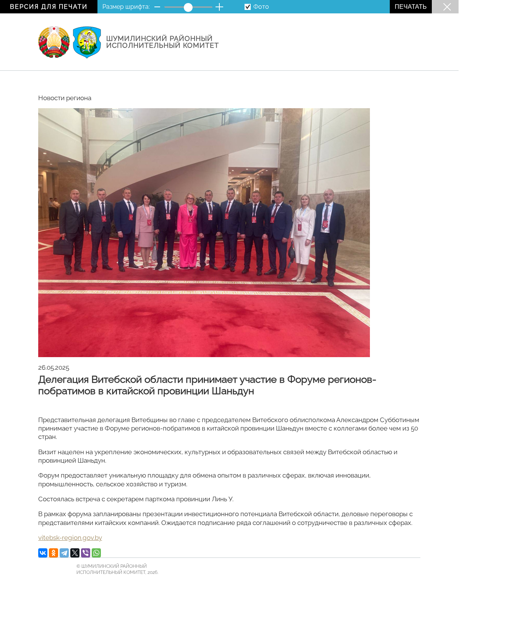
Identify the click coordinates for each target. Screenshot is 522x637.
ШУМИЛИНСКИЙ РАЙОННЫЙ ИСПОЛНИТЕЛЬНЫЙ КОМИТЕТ (162, 42)
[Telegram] (64, 552)
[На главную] (54, 42)
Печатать (411, 6)
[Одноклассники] (53, 552)
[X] (74, 552)
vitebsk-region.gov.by (70, 537)
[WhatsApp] (96, 552)
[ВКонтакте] (42, 552)
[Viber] (85, 552)
